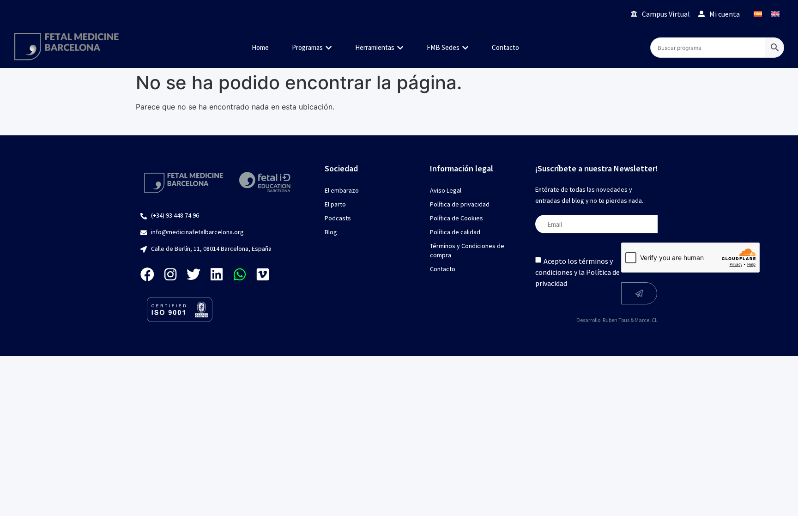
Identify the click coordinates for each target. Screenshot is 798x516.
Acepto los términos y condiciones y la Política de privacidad (577, 272)
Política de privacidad (460, 204)
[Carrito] (611, 14)
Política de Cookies (456, 218)
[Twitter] (193, 274)
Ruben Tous (616, 319)
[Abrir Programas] (328, 47)
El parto (335, 204)
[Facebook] (147, 274)
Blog (331, 232)
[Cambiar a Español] (758, 13)
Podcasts (338, 218)
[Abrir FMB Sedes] (465, 47)
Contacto (442, 269)
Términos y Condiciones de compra (467, 250)
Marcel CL (646, 319)
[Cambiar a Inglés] (775, 13)
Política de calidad (455, 232)
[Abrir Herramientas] (400, 47)
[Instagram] (170, 274)
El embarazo (342, 190)
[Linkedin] (217, 274)
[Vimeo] (263, 274)
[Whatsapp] (240, 274)
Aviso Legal (445, 190)
